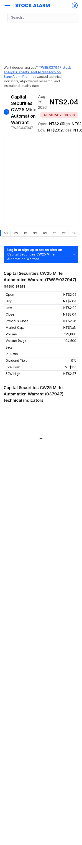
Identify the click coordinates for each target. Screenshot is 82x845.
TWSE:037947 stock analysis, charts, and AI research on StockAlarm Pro (37, 72)
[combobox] (42, 17)
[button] (7, 5)
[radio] (5, 233)
